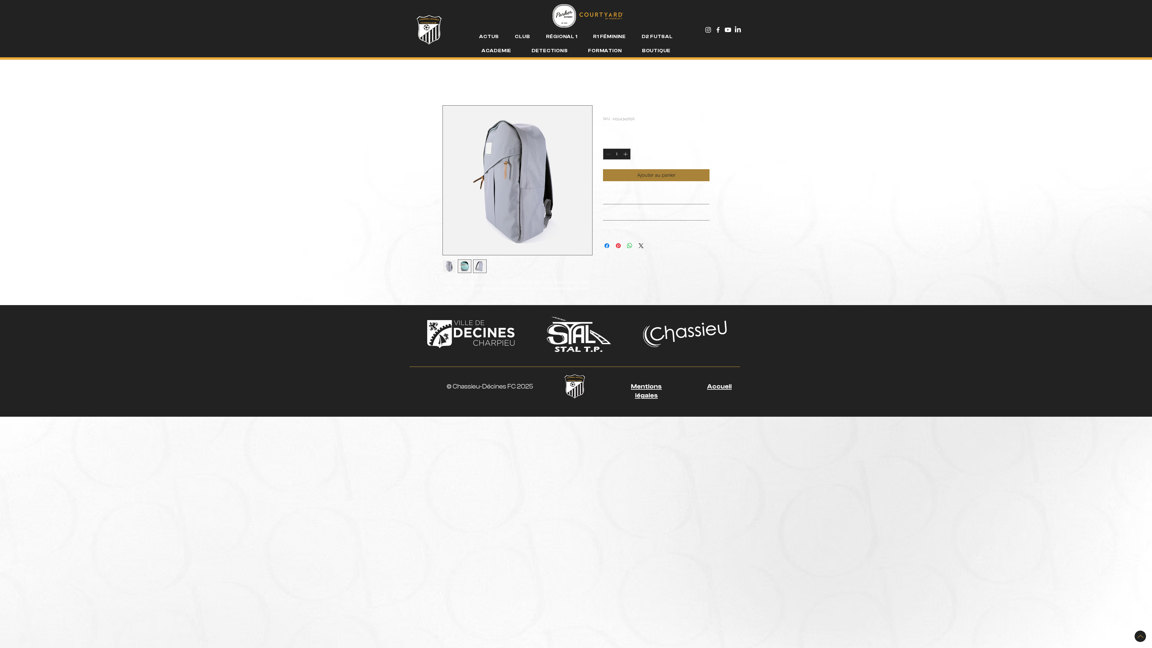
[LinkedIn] (738, 30)
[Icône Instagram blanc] (708, 30)
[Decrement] (607, 154)
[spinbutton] (616, 154)
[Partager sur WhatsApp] (629, 245)
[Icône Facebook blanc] (718, 30)
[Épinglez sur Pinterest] (618, 245)
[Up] (1140, 636)
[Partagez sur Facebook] (606, 245)
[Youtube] (728, 30)
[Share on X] (641, 245)
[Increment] (626, 154)
